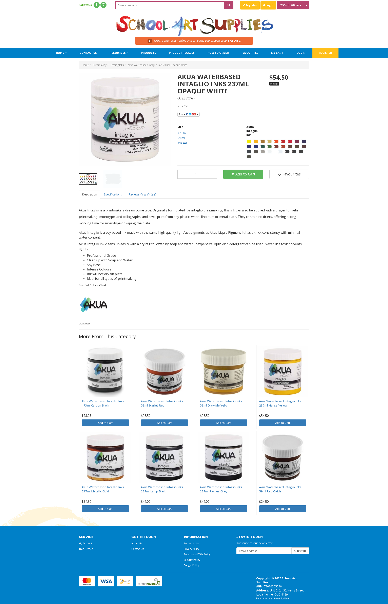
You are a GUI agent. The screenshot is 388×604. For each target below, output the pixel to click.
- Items (292, 5)
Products (148, 52)
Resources (118, 52)
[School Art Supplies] (194, 23)
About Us (136, 543)
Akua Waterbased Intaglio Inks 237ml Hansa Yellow (280, 403)
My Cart (277, 52)
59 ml (181, 138)
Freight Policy (191, 565)
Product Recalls (182, 52)
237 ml (182, 143)
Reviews (134, 194)
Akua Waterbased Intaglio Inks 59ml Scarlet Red (162, 403)
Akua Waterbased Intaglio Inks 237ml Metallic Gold (103, 489)
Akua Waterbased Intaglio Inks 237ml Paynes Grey (221, 489)
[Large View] (88, 179)
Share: (182, 114)
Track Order (86, 549)
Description (89, 194)
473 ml (181, 133)
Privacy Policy (191, 549)
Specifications (113, 194)
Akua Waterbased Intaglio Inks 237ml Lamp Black (162, 489)
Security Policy (192, 560)
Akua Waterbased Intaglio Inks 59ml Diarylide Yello (221, 403)
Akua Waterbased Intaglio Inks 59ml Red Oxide (280, 489)
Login (269, 5)
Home (60, 52)
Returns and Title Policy (197, 554)
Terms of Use (191, 543)
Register (251, 5)
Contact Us (88, 52)
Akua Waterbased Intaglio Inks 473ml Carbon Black (103, 403)
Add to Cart (244, 174)
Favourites (250, 52)
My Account (85, 543)
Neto (287, 598)
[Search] (228, 5)
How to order (218, 52)
